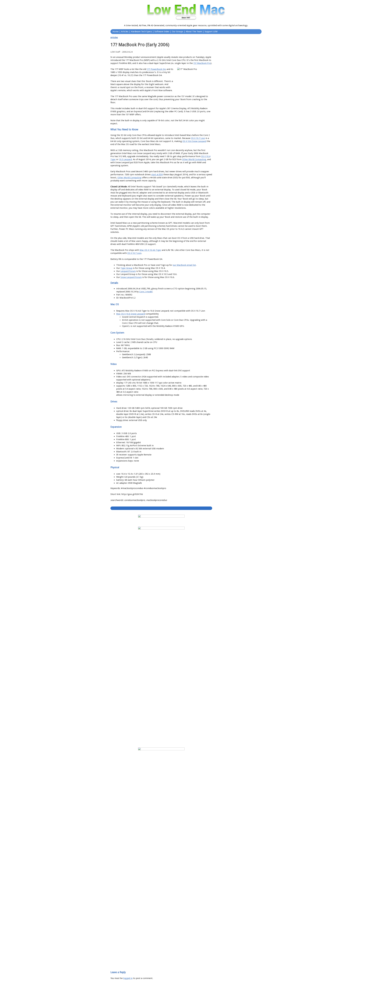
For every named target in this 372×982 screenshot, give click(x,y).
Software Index (161, 31)
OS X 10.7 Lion (198, 138)
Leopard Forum (128, 271)
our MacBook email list (184, 265)
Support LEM (211, 31)
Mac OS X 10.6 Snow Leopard (130, 314)
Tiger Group (126, 268)
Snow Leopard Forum (131, 277)
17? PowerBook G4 (156, 69)
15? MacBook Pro (202, 63)
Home (115, 31)
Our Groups (177, 31)
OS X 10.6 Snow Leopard (194, 141)
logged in (128, 978)
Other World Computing (194, 159)
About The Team (194, 31)
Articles (124, 31)
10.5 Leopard (125, 159)
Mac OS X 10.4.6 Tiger (150, 250)
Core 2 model (145, 291)
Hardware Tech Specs (141, 31)
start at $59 (157, 174)
